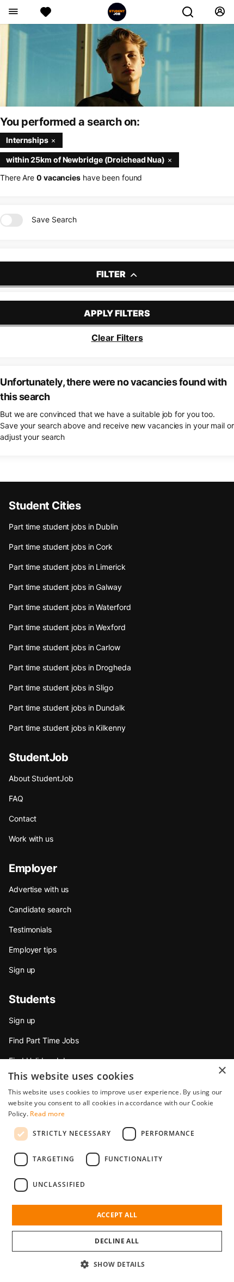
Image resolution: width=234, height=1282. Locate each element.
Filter (111, 274)
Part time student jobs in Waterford (70, 607)
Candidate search (40, 909)
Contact (22, 818)
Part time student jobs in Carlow (64, 647)
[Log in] (220, 12)
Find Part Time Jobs (44, 1040)
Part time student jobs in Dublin (63, 526)
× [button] (222, 1071)
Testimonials (30, 929)
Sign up (22, 969)
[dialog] (117, 1170)
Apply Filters (117, 313)
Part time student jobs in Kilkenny (67, 727)
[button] (117, 1264)
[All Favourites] (46, 12)
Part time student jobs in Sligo (61, 687)
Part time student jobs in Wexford (67, 627)
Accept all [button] (117, 1214)
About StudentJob (41, 778)
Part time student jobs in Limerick (67, 566)
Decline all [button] (117, 1241)
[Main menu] (13, 12)
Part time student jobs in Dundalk (67, 707)
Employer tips (33, 949)
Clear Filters (117, 337)
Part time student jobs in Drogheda (70, 667)
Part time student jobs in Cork (61, 546)
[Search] (192, 12)
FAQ (16, 798)
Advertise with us (39, 889)
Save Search (54, 219)
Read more (47, 1113)
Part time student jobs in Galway (65, 587)
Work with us (31, 838)
